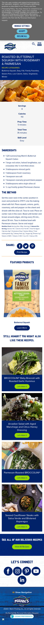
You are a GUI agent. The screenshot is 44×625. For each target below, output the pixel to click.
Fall (22, 70)
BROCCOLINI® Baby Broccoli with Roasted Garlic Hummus (22, 379)
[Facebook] (20, 246)
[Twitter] (26, 246)
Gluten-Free (7, 73)
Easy (19, 70)
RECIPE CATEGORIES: (11, 67)
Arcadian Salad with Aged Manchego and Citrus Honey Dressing (22, 427)
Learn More (22, 327)
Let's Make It (22, 386)
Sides (25, 73)
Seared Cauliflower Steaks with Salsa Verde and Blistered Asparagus (22, 518)
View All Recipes (22, 546)
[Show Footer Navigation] (22, 592)
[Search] (34, 44)
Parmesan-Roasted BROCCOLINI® (22, 472)
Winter (4, 76)
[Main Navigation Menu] (39, 44)
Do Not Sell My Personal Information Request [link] (22, 613)
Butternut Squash (9, 70)
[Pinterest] (32, 246)
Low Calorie (17, 73)
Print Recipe (22, 252)
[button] (22, 616)
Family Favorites (32, 70)
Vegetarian (33, 73)
